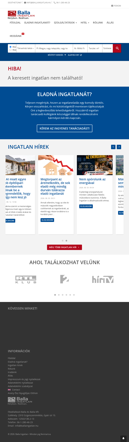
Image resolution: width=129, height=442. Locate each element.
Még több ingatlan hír (63, 247)
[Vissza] (113, 147)
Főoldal (15, 22)
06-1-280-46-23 (61, 2)
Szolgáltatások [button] (64, 22)
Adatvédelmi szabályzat (20, 386)
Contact (15, 389)
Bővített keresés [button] (56, 55)
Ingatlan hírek (28, 146)
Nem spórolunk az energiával (65, 181)
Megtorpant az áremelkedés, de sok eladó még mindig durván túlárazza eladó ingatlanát (28, 186)
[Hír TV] (103, 279)
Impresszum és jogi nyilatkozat (24, 379)
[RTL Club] (26, 279)
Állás (110, 22)
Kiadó (14, 49)
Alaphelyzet (74, 55)
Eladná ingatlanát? (37, 22)
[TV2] (64, 279)
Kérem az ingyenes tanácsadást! (65, 128)
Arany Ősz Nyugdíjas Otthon (23, 393)
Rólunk (98, 22)
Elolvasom (20, 220)
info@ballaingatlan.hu (37, 2)
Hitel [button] (84, 22)
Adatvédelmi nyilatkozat (20, 382)
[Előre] (119, 147)
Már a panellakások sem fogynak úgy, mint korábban (105, 183)
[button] (123, 439)
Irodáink (16, 35)
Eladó (14, 46)
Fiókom (116, 5)
